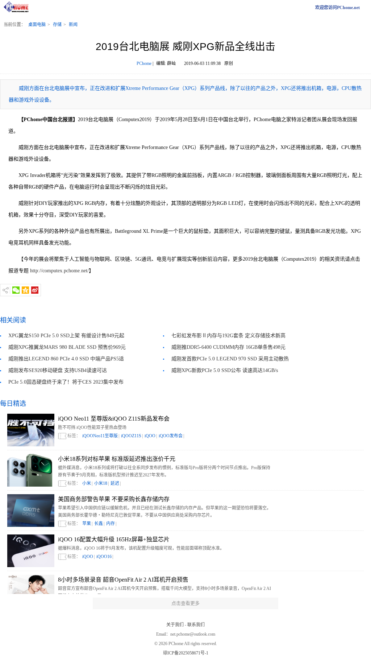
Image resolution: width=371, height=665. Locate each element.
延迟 (115, 483)
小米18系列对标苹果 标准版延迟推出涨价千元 (116, 459)
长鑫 (98, 523)
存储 (57, 24)
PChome (144, 63)
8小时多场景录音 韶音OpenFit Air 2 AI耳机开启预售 (123, 580)
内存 (110, 523)
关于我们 (175, 624)
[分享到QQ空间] (25, 290)
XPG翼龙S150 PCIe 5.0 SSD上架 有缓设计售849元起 (66, 335)
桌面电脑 (37, 24)
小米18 (100, 483)
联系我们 (196, 624)
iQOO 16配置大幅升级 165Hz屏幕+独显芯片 (114, 539)
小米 (86, 483)
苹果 (86, 523)
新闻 (73, 24)
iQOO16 (104, 556)
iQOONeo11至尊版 (100, 435)
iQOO (150, 435)
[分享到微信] (16, 290)
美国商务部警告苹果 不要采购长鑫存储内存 (114, 499)
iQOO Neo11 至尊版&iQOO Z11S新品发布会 (114, 419)
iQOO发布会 (171, 435)
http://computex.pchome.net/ (59, 270)
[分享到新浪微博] (34, 290)
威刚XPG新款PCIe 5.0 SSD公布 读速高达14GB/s (224, 370)
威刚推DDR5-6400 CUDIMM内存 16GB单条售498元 (228, 347)
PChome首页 (18, 7)
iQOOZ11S (131, 435)
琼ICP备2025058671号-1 (185, 653)
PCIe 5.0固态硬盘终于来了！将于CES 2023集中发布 (66, 382)
